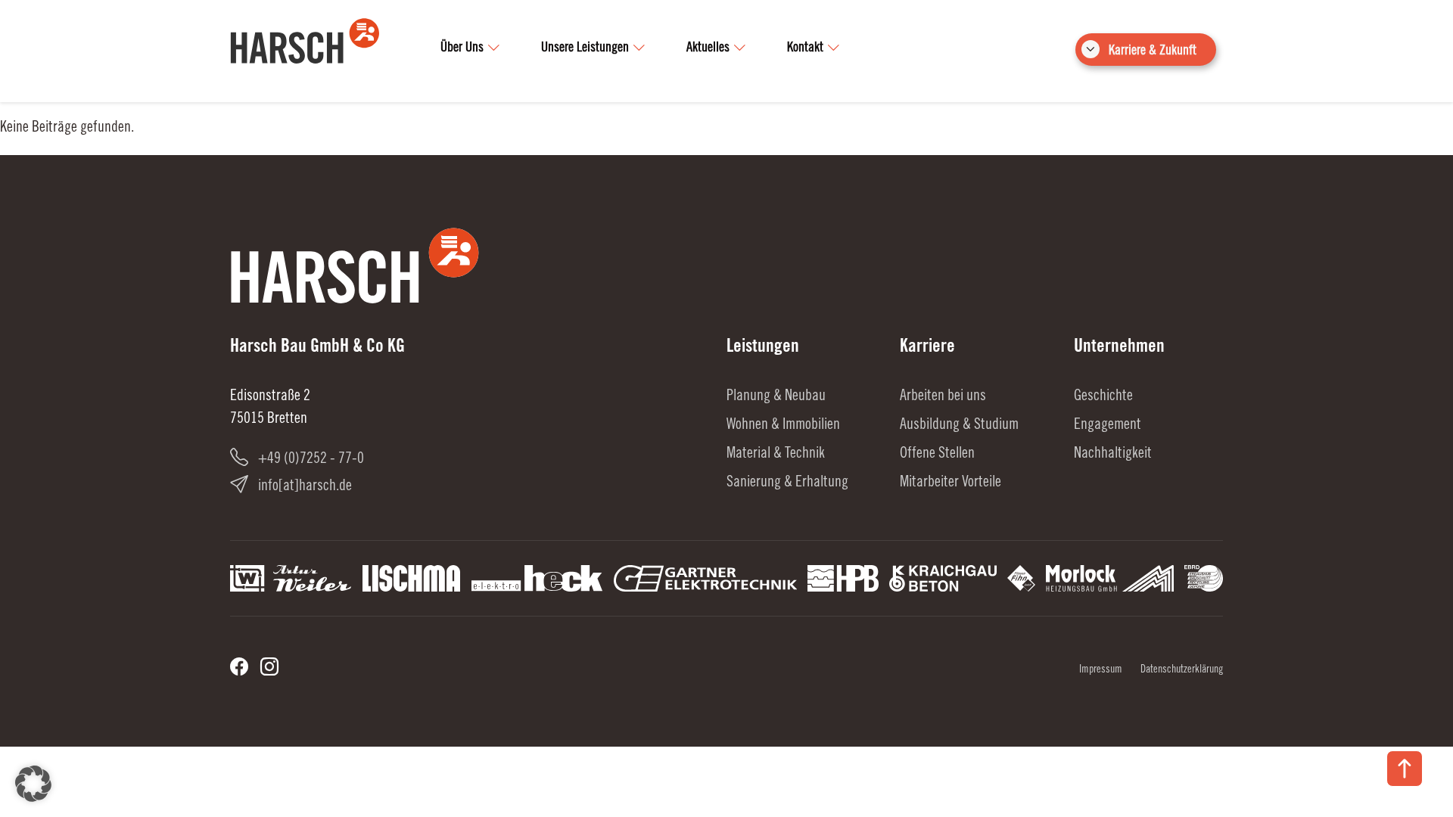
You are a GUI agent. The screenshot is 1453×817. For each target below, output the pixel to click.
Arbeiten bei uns (943, 397)
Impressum (1100, 670)
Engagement (1107, 425)
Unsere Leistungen (585, 48)
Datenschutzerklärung (1181, 670)
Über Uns (462, 48)
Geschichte (1103, 397)
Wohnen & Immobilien (783, 425)
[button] (33, 783)
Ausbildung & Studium (959, 425)
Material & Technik (775, 454)
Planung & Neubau (776, 397)
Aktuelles (708, 48)
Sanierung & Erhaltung (787, 483)
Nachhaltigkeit (1113, 454)
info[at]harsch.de (305, 487)
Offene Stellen (937, 454)
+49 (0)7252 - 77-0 (311, 460)
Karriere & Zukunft (1152, 51)
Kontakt (805, 48)
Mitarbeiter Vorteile (950, 483)
